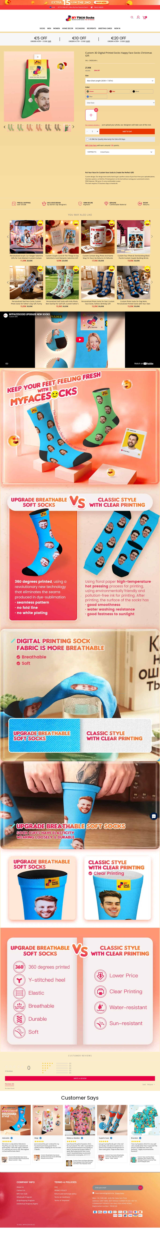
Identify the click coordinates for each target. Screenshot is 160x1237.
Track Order (98, 7)
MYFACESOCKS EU (29, 1225)
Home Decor (67, 28)
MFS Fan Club (22, 1194)
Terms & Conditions (62, 1197)
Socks (42, 28)
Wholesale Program (24, 1197)
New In (117, 28)
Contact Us (21, 1190)
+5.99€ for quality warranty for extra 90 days (107, 139)
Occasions (80, 28)
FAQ (56, 1187)
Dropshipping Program (26, 1200)
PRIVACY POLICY (60, 1190)
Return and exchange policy (65, 1194)
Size (86, 75)
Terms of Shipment (61, 1200)
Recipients (91, 28)
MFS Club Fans (91, 145)
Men (49, 28)
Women (56, 28)
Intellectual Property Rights (27, 1204)
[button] (9, 86)
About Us (20, 1187)
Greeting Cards (105, 28)
